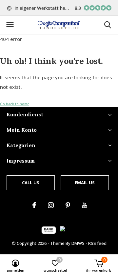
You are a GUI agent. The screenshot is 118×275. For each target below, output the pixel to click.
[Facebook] (34, 205)
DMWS (78, 243)
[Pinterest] (68, 205)
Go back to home (14, 104)
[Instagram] (51, 205)
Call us (30, 183)
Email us (85, 183)
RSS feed (97, 243)
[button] (10, 24)
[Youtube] (84, 205)
